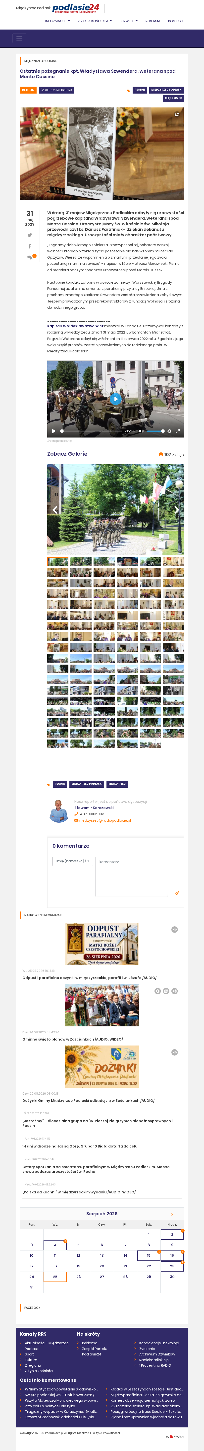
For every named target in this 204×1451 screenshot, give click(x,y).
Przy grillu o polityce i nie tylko (50, 1406)
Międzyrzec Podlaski (33, 7)
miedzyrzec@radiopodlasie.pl (104, 820)
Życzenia (147, 1348)
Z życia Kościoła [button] (93, 21)
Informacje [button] (56, 21)
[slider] (91, 431)
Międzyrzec (173, 98)
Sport (29, 1354)
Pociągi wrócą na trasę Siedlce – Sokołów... (147, 1411)
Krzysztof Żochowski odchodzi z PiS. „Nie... (60, 1417)
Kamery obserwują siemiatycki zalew (143, 1400)
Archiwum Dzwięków (157, 1354)
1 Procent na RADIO (155, 1365)
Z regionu (33, 1365)
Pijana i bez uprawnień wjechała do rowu (146, 1417)
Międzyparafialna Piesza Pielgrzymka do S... (147, 1394)
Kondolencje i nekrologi (159, 1343)
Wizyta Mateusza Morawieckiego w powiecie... (61, 1400)
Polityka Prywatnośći (106, 1433)
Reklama (153, 21)
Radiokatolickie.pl (154, 1359)
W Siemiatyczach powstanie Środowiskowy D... (61, 1389)
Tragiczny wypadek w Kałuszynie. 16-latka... (61, 1411)
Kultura (31, 1359)
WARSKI (179, 1437)
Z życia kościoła (39, 1370)
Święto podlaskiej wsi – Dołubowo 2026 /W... (61, 1394)
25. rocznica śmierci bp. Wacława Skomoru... (147, 1406)
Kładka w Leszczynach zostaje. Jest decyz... (147, 1389)
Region (28, 90)
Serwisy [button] (127, 21)
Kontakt (176, 21)
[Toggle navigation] (19, 38)
